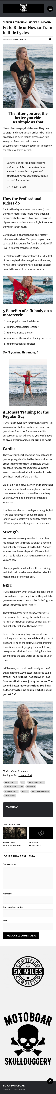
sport (25, 791)
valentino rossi (40, 791)
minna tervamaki (14, 787)
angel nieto (11, 782)
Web (5, 920)
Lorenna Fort (25, 775)
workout (10, 796)
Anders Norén (18, 1090)
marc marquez (36, 782)
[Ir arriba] (50, 1081)
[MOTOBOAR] (23, 11)
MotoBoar (12, 806)
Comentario (9, 864)
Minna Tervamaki (19, 771)
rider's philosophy (40, 22)
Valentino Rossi (15, 256)
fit (23, 782)
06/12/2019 (20, 39)
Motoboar (18, 1086)
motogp (31, 787)
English (7, 22)
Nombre (7, 893)
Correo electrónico (13, 907)
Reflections (20, 22)
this (5, 596)
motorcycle (11, 791)
